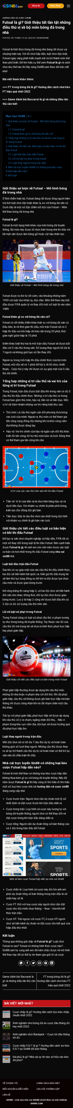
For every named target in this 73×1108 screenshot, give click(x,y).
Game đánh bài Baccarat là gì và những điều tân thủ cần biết (19, 981)
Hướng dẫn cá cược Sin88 (17, 18)
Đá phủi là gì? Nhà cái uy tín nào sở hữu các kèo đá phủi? (41, 1058)
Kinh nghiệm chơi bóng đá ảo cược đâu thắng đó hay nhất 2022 (41, 1024)
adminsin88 (42, 38)
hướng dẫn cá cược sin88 (53, 786)
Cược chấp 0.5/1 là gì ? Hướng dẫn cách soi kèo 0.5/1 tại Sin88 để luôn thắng (41, 1047)
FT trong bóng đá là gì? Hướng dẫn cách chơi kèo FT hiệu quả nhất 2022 (53, 981)
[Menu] (68, 6)
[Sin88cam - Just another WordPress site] (13, 6)
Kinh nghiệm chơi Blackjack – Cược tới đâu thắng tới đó (41, 1036)
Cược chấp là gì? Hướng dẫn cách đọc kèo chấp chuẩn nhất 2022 (41, 1013)
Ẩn (29, 116)
